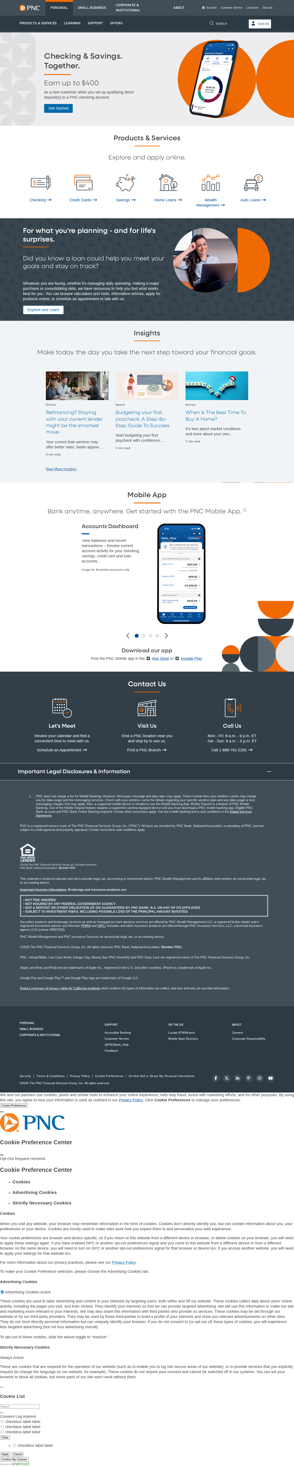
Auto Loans (250, 200)
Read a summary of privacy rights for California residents (60, 988)
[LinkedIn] (238, 1078)
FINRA (86, 926)
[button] (38, 23)
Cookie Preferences (109, 1076)
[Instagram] (260, 1078)
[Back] (1, 1387)
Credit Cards (80, 200)
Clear (5, 1437)
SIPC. (101, 926)
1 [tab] (137, 636)
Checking (38, 200)
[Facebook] (216, 1078)
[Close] (1, 1111)
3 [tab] (150, 636)
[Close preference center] (1, 1154)
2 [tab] (143, 636)
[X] (227, 1078)
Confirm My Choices (14, 1459)
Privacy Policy (131, 1100)
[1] (244, 510)
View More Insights (61, 469)
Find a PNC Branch (144, 750)
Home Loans (165, 200)
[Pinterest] (249, 1078)
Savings (123, 200)
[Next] (166, 636)
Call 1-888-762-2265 (229, 750)
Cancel (17, 1454)
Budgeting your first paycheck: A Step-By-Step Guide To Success (143, 419)
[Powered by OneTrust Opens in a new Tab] (14, 1464)
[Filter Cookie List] (1, 1412)
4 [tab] (157, 636)
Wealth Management (208, 202)
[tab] (151, 1182)
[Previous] (128, 636)
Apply (5, 1454)
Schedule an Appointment (59, 750)
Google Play (191, 658)
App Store (160, 658)
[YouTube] (271, 1078)
